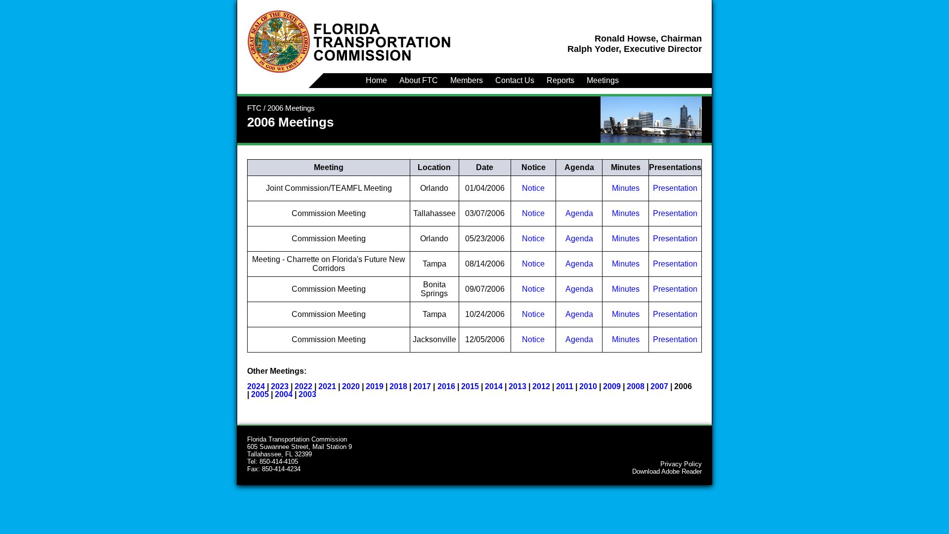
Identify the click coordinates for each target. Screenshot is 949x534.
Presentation (675, 188)
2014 (494, 386)
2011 (564, 386)
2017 (422, 386)
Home (376, 80)
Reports (560, 80)
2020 (351, 386)
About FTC (418, 80)
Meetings (603, 80)
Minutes (626, 188)
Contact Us (514, 80)
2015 (470, 386)
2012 (541, 386)
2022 (303, 386)
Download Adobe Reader (667, 471)
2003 (307, 394)
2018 (398, 386)
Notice (533, 188)
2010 (588, 386)
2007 (659, 386)
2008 (636, 386)
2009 (612, 386)
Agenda (579, 213)
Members (466, 80)
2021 (327, 386)
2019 (375, 386)
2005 (260, 394)
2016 (446, 386)
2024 (256, 386)
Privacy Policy (681, 464)
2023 (280, 386)
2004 (284, 394)
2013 (517, 386)
